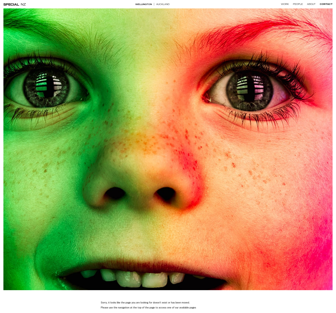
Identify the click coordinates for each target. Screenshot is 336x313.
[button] (285, 4)
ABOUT (311, 4)
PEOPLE (298, 4)
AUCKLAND (163, 4)
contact (326, 4)
